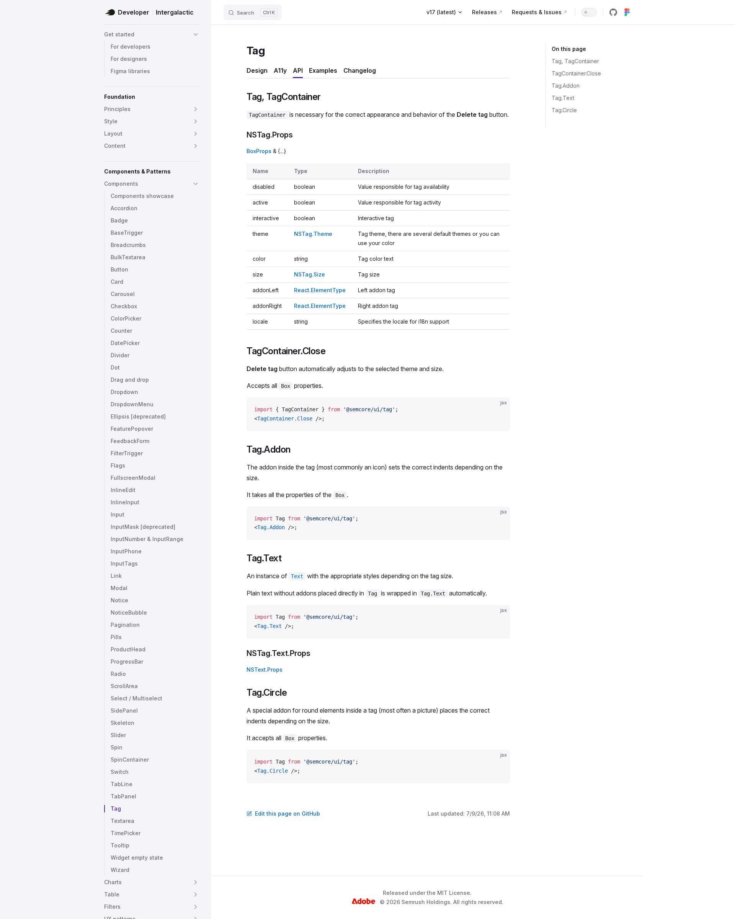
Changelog (359, 70)
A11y (280, 70)
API (298, 70)
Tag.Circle (564, 110)
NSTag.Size (309, 274)
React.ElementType (320, 290)
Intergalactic (175, 12)
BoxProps (259, 151)
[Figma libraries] (627, 12)
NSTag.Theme (313, 234)
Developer (133, 12)
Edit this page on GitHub (287, 813)
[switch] (589, 12)
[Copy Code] (497, 409)
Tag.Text (563, 98)
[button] (151, 34)
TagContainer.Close (576, 73)
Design (257, 70)
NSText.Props (265, 669)
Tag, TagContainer (575, 61)
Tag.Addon (566, 85)
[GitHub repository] (613, 12)
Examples (323, 70)
